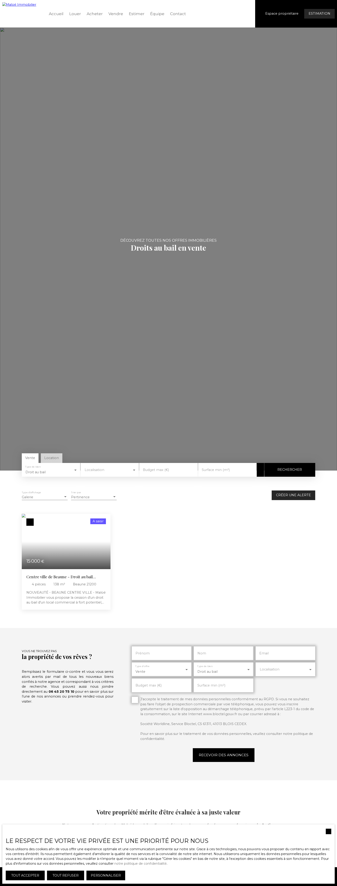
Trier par (76, 492)
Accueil (56, 13)
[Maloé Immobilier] (22, 14)
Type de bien (33, 466)
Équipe (157, 13)
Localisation (94, 470)
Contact (178, 13)
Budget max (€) (156, 470)
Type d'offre (142, 666)
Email (264, 653)
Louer (75, 13)
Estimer (136, 13)
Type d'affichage (31, 492)
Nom (201, 653)
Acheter (95, 13)
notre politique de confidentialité (140, 863)
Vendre (115, 13)
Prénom (142, 653)
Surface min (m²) (216, 470)
